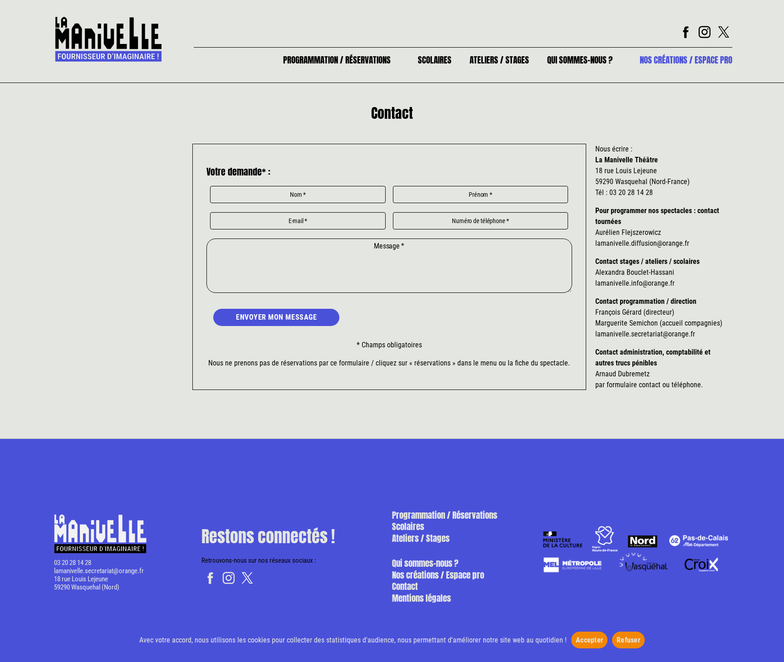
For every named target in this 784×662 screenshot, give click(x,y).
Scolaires (434, 60)
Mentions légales (421, 598)
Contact (405, 586)
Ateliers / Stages (499, 60)
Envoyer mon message (276, 317)
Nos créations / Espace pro (686, 60)
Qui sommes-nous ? (579, 60)
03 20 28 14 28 (72, 563)
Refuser (628, 640)
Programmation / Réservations (337, 60)
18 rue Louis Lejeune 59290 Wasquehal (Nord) (86, 583)
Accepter (589, 640)
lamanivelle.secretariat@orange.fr (99, 571)
